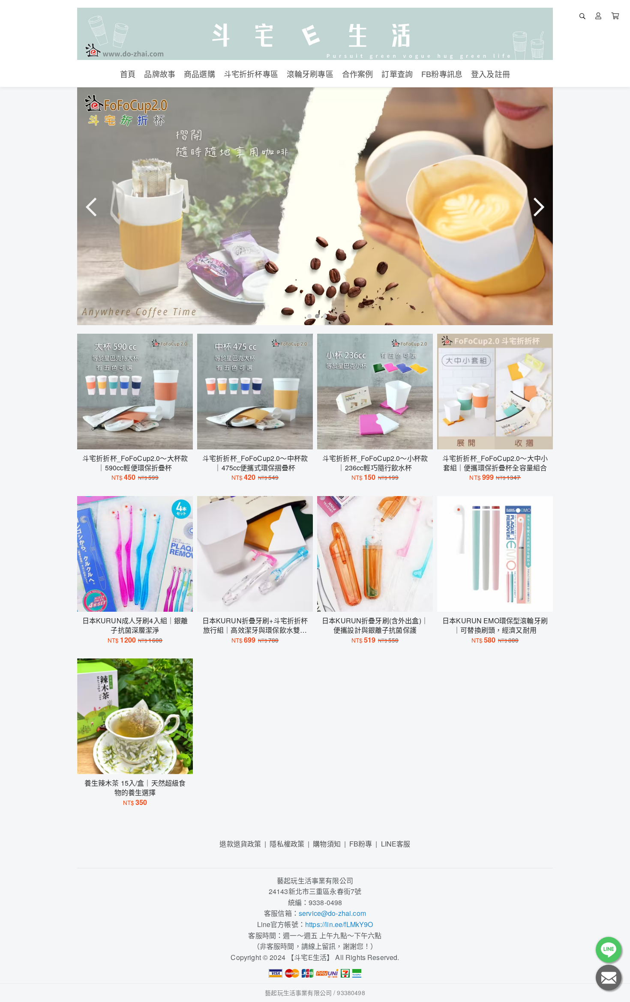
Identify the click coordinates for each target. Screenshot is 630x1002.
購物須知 (327, 844)
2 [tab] (315, 316)
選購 (139, 437)
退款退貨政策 (240, 844)
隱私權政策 (287, 844)
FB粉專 (360, 844)
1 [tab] (307, 316)
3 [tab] (322, 316)
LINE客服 (396, 844)
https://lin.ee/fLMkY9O (339, 924)
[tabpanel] (315, 206)
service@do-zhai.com (332, 913)
